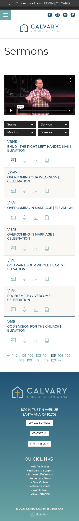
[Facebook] (50, 15)
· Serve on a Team (39, 478)
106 (60, 355)
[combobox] (20, 124)
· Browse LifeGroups (39, 474)
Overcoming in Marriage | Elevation (40, 208)
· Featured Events (38, 486)
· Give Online (39, 482)
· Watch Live (39, 490)
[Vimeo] (73, 15)
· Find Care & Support (39, 470)
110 (36, 360)
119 (46, 360)
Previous (9, 356)
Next (59, 360)
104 (46, 355)
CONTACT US (39, 433)
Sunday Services (39, 423)
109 (29, 360)
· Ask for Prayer (39, 466)
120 (53, 360)
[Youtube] (65, 15)
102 (31, 355)
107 (68, 355)
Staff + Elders (39, 444)
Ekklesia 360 (39, 515)
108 (22, 360)
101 (24, 355)
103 (38, 355)
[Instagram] (57, 15)
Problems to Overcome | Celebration (29, 298)
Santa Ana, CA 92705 (39, 414)
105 (53, 355)
